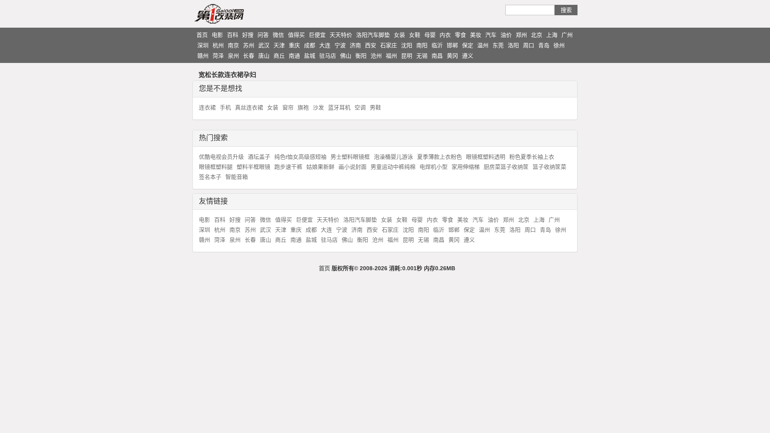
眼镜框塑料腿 (216, 167)
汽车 (490, 35)
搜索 (566, 10)
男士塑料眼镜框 (350, 157)
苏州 (248, 45)
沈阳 (406, 45)
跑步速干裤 (288, 167)
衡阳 (361, 56)
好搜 (247, 35)
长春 (248, 56)
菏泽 (218, 56)
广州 (567, 35)
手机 (225, 107)
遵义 (467, 56)
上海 (551, 35)
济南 (355, 45)
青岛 (543, 45)
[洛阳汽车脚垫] (234, 13)
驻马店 (327, 56)
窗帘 (288, 107)
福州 (391, 56)
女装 (399, 35)
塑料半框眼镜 (253, 167)
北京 (536, 35)
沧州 (376, 56)
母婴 (430, 35)
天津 (279, 45)
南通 (294, 56)
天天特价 (341, 35)
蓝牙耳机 (339, 107)
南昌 (437, 56)
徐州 (559, 45)
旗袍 (303, 107)
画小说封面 (352, 167)
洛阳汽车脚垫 (373, 35)
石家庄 (388, 45)
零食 (460, 35)
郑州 (521, 35)
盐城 (309, 56)
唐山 (264, 56)
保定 (467, 45)
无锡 (422, 56)
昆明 (406, 56)
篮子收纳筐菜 (549, 167)
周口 (528, 45)
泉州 (233, 56)
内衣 (445, 35)
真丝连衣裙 (249, 107)
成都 (309, 45)
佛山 (345, 56)
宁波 (340, 45)
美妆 (475, 35)
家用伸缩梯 (466, 167)
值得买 (296, 35)
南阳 (422, 45)
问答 (263, 35)
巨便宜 (317, 35)
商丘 (279, 56)
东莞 (498, 45)
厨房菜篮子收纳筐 (506, 167)
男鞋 (375, 107)
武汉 (264, 45)
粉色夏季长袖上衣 (531, 157)
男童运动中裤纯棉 (393, 167)
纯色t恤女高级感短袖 (300, 157)
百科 (232, 35)
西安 (370, 45)
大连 (324, 45)
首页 (202, 35)
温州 (482, 45)
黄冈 (452, 56)
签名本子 (210, 177)
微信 (278, 35)
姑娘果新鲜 (320, 167)
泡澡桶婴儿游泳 (393, 157)
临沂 (437, 45)
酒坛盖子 (259, 157)
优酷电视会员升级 (221, 157)
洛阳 (513, 45)
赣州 (203, 56)
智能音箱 (236, 177)
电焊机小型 (433, 167)
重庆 (294, 45)
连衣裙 (207, 107)
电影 (217, 35)
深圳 (203, 45)
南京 (233, 45)
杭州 (218, 45)
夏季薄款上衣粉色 (439, 157)
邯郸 (452, 45)
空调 (360, 107)
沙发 (318, 107)
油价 (506, 35)
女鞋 (414, 35)
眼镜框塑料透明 (485, 157)
